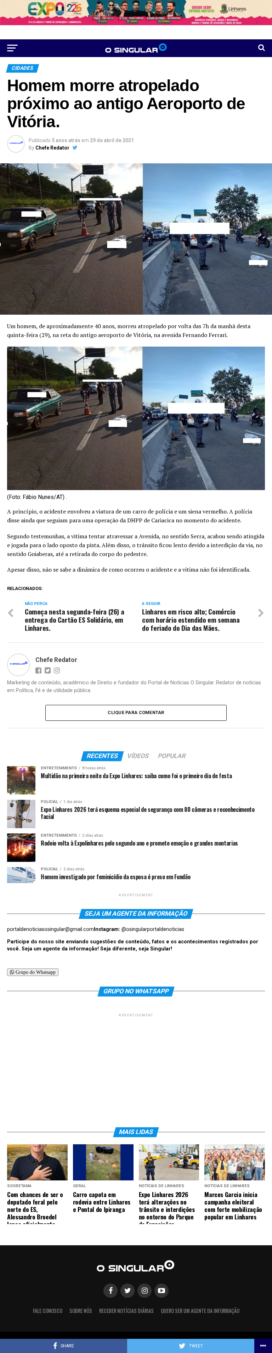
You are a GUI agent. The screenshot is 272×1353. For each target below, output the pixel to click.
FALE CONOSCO (47, 1310)
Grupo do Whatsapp (35, 972)
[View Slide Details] (136, 12)
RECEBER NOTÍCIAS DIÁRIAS (126, 1310)
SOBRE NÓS (80, 1310)
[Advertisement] (136, 1068)
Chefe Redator (52, 148)
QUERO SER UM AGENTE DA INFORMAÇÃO (200, 1310)
